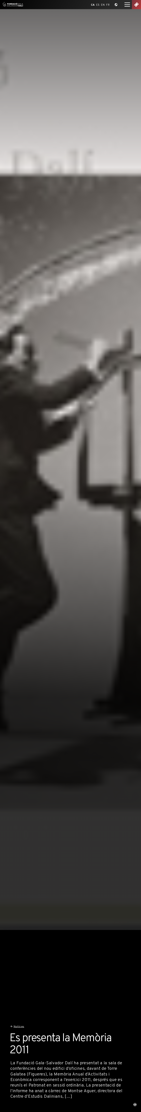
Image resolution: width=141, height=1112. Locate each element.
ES (98, 4)
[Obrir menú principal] (127, 4)
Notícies (19, 1026)
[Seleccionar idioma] (116, 4)
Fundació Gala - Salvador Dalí (12, 4)
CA (93, 4)
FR (108, 4)
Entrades (136, 4)
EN (103, 4)
